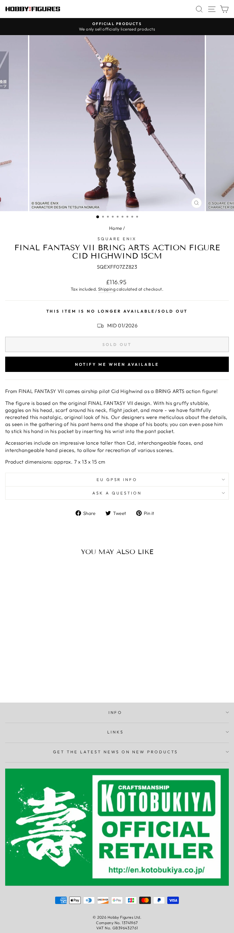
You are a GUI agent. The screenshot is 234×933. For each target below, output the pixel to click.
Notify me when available (117, 364)
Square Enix (117, 238)
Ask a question (117, 492)
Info (115, 712)
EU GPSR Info (117, 479)
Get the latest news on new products (115, 751)
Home (115, 228)
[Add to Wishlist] (12, 571)
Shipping (106, 289)
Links (115, 731)
